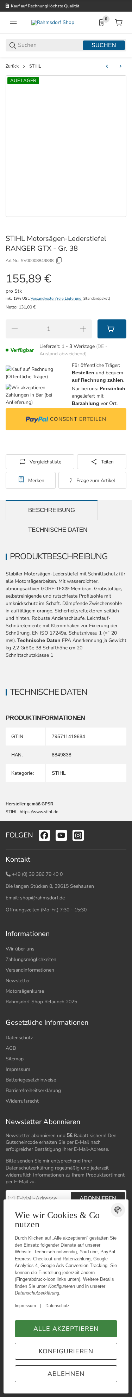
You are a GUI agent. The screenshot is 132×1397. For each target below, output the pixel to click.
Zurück (12, 66)
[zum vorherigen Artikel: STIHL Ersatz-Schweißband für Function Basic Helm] (107, 66)
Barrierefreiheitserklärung (33, 1090)
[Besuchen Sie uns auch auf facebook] (44, 835)
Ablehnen (66, 1374)
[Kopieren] (59, 260)
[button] (120, 818)
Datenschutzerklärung (30, 1168)
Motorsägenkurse (25, 991)
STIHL (35, 66)
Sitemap (15, 1058)
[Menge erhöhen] (83, 329)
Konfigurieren (66, 1351)
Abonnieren (98, 1198)
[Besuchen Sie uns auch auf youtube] (61, 835)
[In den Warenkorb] (112, 328)
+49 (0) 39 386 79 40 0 (37, 874)
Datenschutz (19, 1037)
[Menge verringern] (14, 329)
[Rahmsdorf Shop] (52, 22)
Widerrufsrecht (22, 1101)
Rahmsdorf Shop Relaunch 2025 (41, 1001)
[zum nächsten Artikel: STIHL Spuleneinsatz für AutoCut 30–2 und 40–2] (120, 66)
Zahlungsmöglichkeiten (31, 959)
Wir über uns (20, 949)
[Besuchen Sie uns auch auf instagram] (78, 835)
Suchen (104, 45)
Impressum (18, 1069)
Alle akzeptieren (66, 1328)
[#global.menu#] (13, 22)
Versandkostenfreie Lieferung (56, 298)
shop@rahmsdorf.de (42, 897)
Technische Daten (57, 529)
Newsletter (18, 980)
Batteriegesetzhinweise (31, 1080)
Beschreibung (51, 510)
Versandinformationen (30, 970)
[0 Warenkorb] (118, 22)
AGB (11, 1048)
